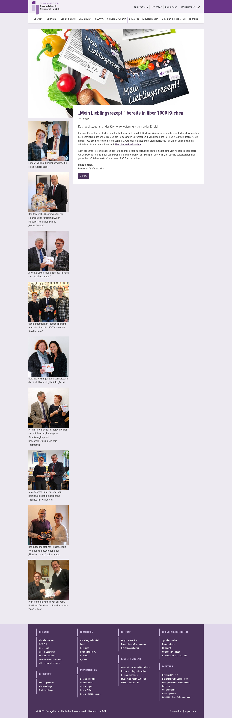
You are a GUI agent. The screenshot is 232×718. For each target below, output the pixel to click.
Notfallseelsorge (46, 690)
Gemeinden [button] (85, 18)
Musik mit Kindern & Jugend (133, 679)
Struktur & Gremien (47, 655)
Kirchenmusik (88, 670)
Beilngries (84, 648)
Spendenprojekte (169, 640)
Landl (82, 644)
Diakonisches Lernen (130, 648)
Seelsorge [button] (156, 7)
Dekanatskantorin (87, 679)
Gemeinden (86, 632)
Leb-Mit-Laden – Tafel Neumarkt (176, 697)
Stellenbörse (188, 7)
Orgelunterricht (86, 682)
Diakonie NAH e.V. (170, 675)
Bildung (126, 632)
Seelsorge (45, 674)
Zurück (83, 175)
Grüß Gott (43, 644)
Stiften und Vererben (171, 652)
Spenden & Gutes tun (175, 632)
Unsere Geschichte (47, 652)
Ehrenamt (166, 648)
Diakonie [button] (134, 18)
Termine (193, 18)
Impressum (190, 711)
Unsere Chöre (86, 690)
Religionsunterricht (129, 640)
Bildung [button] (99, 18)
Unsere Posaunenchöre (90, 694)
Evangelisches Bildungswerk (133, 644)
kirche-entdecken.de (130, 682)
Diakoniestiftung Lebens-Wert (175, 679)
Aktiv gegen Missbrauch (49, 663)
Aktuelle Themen (46, 640)
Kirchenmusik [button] (150, 18)
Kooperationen (168, 644)
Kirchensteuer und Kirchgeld (174, 655)
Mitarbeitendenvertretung (50, 659)
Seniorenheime (168, 689)
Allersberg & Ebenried (89, 640)
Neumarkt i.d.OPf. (88, 652)
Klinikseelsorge (45, 686)
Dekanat (44, 632)
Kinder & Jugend (131, 658)
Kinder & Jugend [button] (116, 18)
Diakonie (167, 666)
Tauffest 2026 (141, 7)
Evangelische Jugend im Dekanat (135, 667)
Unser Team (44, 648)
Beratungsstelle (169, 693)
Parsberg (84, 655)
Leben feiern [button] (68, 18)
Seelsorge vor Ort (46, 682)
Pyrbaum (84, 659)
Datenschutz (176, 711)
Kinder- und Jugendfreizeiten (133, 671)
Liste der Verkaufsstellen (128, 144)
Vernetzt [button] (52, 18)
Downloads (171, 7)
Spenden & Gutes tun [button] (174, 18)
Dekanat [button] (38, 18)
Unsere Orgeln (86, 686)
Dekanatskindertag (129, 675)
